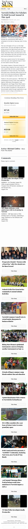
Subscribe (3, 8)
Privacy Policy (18, 520)
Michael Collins (14, 149)
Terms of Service (10, 520)
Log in (16, 139)
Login (8, 8)
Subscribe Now (14, 116)
